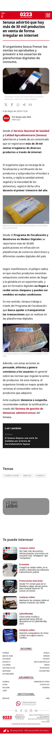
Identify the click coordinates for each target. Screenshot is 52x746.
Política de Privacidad (46, 721)
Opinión (46, 656)
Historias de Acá (8, 668)
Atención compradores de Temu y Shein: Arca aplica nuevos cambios (33, 635)
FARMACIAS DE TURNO (42, 682)
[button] (18, 104)
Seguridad (6, 659)
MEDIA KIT (5, 698)
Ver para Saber (8, 674)
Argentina (6, 671)
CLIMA (4, 691)
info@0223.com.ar (19, 715)
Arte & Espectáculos (42, 662)
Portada (5, 653)
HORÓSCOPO (45, 685)
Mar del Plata (7, 656)
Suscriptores (44, 671)
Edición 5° (6, 662)
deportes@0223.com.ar (20, 716)
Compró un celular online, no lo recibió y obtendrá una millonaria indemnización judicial (34, 569)
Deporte (46, 659)
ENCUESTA (5, 688)
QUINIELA (5, 682)
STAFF (48, 698)
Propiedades (45, 668)
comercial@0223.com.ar (20, 717)
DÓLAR (4, 685)
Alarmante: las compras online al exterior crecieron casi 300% (34, 601)
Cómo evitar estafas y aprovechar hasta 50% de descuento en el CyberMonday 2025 (33, 620)
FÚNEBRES (46, 688)
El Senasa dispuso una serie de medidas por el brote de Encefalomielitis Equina (21, 441)
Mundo (47, 653)
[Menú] (3, 13)
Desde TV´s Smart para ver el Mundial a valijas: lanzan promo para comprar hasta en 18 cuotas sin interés (33, 587)
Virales (47, 665)
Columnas (6, 665)
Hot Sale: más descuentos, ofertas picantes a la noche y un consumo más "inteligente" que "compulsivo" (33, 554)
